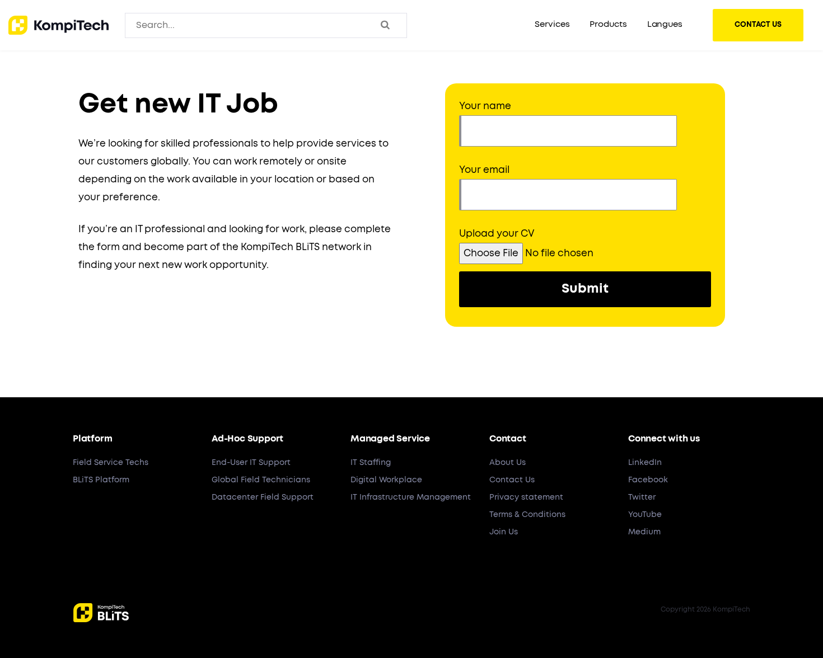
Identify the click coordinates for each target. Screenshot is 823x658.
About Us (507, 463)
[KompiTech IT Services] (58, 25)
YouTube (645, 515)
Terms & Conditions (527, 515)
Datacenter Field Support (263, 497)
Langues (664, 24)
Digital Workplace (386, 480)
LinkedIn (645, 463)
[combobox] (183, 25)
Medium (644, 532)
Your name (485, 106)
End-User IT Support (251, 463)
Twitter (642, 497)
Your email (484, 170)
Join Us (503, 532)
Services (552, 24)
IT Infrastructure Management (410, 497)
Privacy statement (526, 497)
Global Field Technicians (261, 480)
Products (608, 24)
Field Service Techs (110, 463)
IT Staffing (370, 463)
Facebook (648, 480)
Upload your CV (497, 233)
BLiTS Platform (101, 480)
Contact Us (512, 480)
